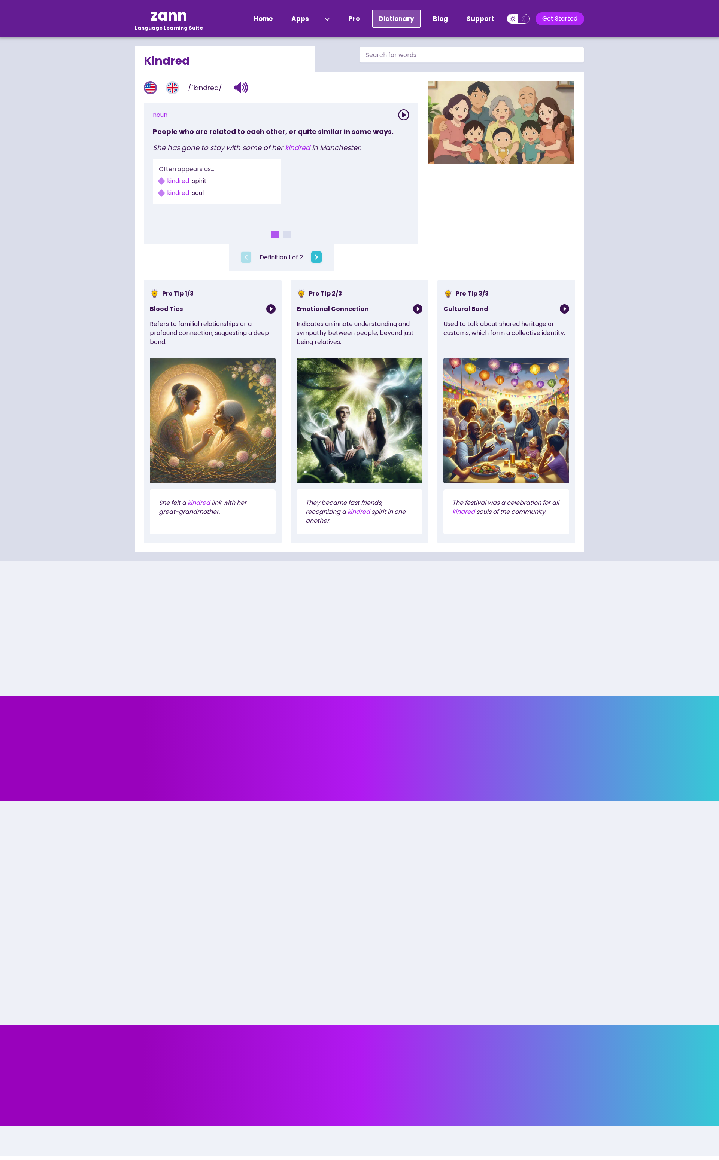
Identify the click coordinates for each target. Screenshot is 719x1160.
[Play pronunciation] (403, 114)
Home (263, 18)
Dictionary (396, 18)
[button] (241, 87)
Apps (300, 18)
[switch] (518, 19)
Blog (440, 18)
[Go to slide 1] (275, 234)
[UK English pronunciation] (172, 87)
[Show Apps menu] (327, 19)
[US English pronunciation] (150, 87)
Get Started (559, 18)
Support (480, 18)
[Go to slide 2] (287, 234)
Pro (354, 18)
